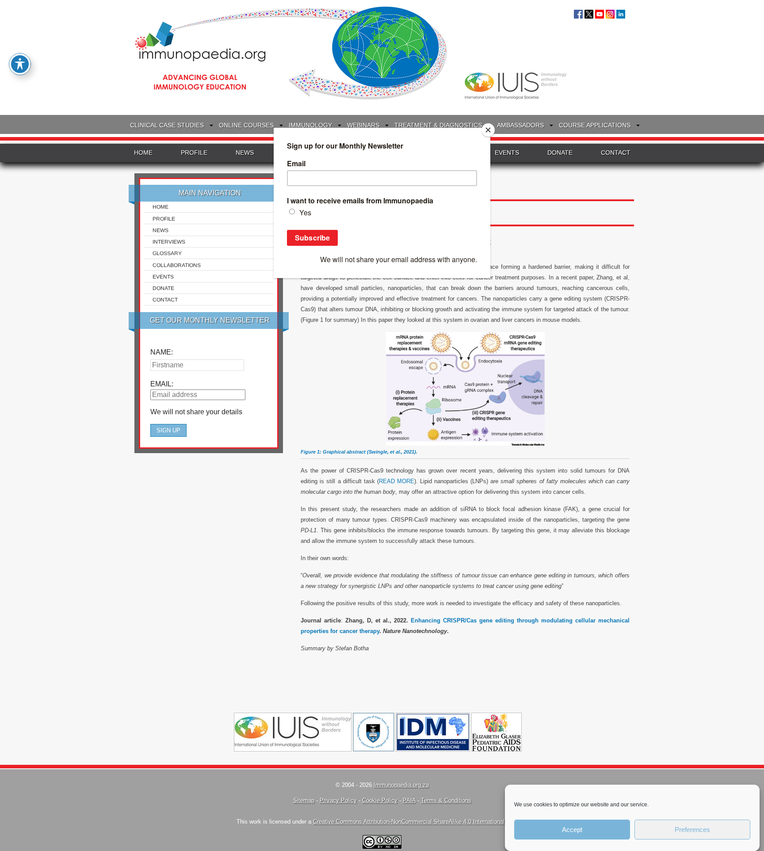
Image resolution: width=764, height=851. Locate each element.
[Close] (488, 130)
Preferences (692, 829)
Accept (572, 829)
